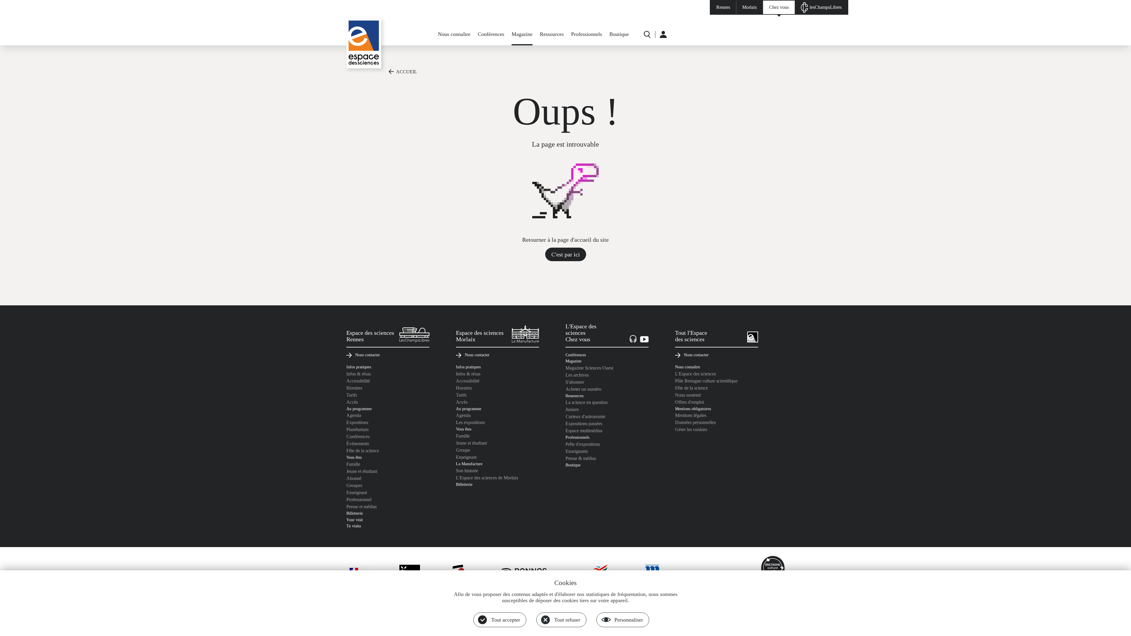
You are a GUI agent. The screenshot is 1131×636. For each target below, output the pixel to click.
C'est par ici (565, 254)
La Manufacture (469, 463)
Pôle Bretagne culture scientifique (706, 380)
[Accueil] (363, 43)
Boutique (619, 34)
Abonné (353, 478)
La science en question (587, 402)
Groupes (354, 485)
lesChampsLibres (826, 7)
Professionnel (358, 499)
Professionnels (586, 34)
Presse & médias (581, 458)
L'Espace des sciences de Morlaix (487, 477)
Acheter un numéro (583, 389)
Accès (352, 402)
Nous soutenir (688, 395)
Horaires (354, 387)
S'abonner (575, 382)
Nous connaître (454, 34)
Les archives (577, 374)
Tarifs (351, 395)
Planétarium (357, 429)
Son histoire (467, 470)
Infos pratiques (358, 367)
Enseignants (577, 451)
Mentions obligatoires (693, 408)
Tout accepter (505, 620)
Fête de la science (362, 450)
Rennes (723, 7)
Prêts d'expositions (583, 444)
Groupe (463, 450)
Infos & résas (358, 373)
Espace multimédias (584, 430)
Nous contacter (367, 354)
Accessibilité (358, 380)
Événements (357, 443)
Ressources (552, 34)
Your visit (354, 519)
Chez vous (779, 7)
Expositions (357, 422)
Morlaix (749, 7)
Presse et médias (361, 506)
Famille (353, 464)
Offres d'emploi (689, 402)
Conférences (491, 34)
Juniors (572, 409)
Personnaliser (628, 620)
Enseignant (356, 492)
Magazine (522, 34)
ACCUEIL (406, 71)
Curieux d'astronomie (585, 416)
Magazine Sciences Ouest (589, 367)
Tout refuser (567, 620)
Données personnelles (695, 422)
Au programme (359, 408)
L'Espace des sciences (695, 373)
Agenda (353, 415)
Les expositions (470, 422)
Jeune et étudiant (361, 471)
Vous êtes (354, 457)
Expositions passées (584, 423)
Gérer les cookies (691, 429)
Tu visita (353, 526)
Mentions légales (690, 415)
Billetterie (354, 513)
